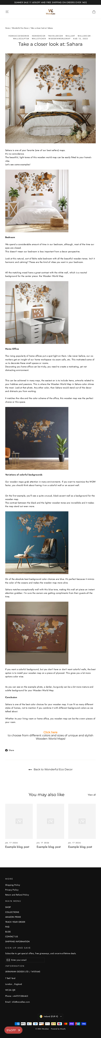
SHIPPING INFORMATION (17, 941)
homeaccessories (19, 36)
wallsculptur (21, 38)
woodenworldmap (59, 38)
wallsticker (39, 38)
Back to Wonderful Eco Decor (53, 769)
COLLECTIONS (12, 912)
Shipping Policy (12, 884)
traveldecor (55, 36)
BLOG (8, 931)
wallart (70, 36)
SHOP (8, 907)
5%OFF (11, 1030)
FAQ (7, 926)
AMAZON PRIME (13, 916)
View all (92, 794)
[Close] (19, 1030)
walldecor (84, 36)
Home (7, 28)
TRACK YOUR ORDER (15, 921)
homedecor (38, 36)
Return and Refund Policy (17, 894)
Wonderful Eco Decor (20, 28)
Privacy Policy (11, 889)
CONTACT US (11, 936)
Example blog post (17, 847)
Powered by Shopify (58, 1029)
